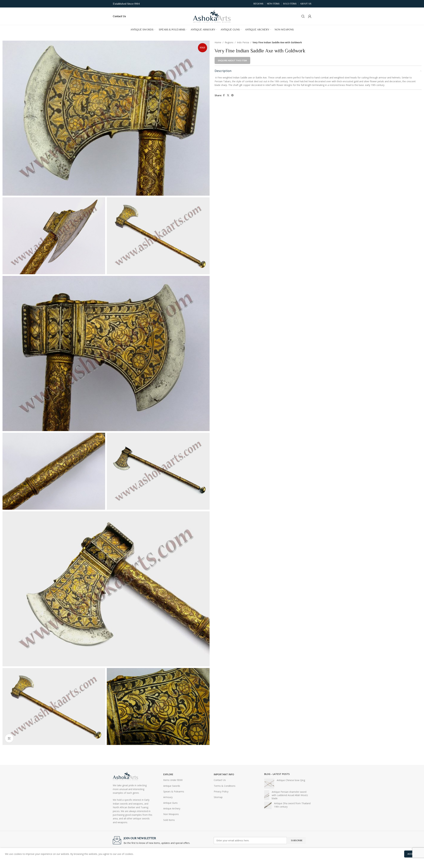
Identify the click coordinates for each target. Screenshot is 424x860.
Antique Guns (170, 802)
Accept (412, 853)
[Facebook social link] (224, 95)
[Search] (303, 16)
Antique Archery (171, 808)
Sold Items (169, 820)
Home (218, 42)
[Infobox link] (119, 16)
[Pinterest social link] (232, 95)
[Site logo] (212, 15)
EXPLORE (168, 774)
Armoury (168, 797)
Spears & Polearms (173, 791)
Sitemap (218, 797)
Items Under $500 (173, 780)
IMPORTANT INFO (224, 774)
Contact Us (220, 780)
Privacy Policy (221, 791)
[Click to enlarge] (9, 738)
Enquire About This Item (232, 60)
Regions (229, 42)
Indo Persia (243, 42)
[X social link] (228, 95)
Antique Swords (171, 785)
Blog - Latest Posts (277, 774)
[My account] (309, 16)
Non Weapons (171, 814)
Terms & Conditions (224, 785)
